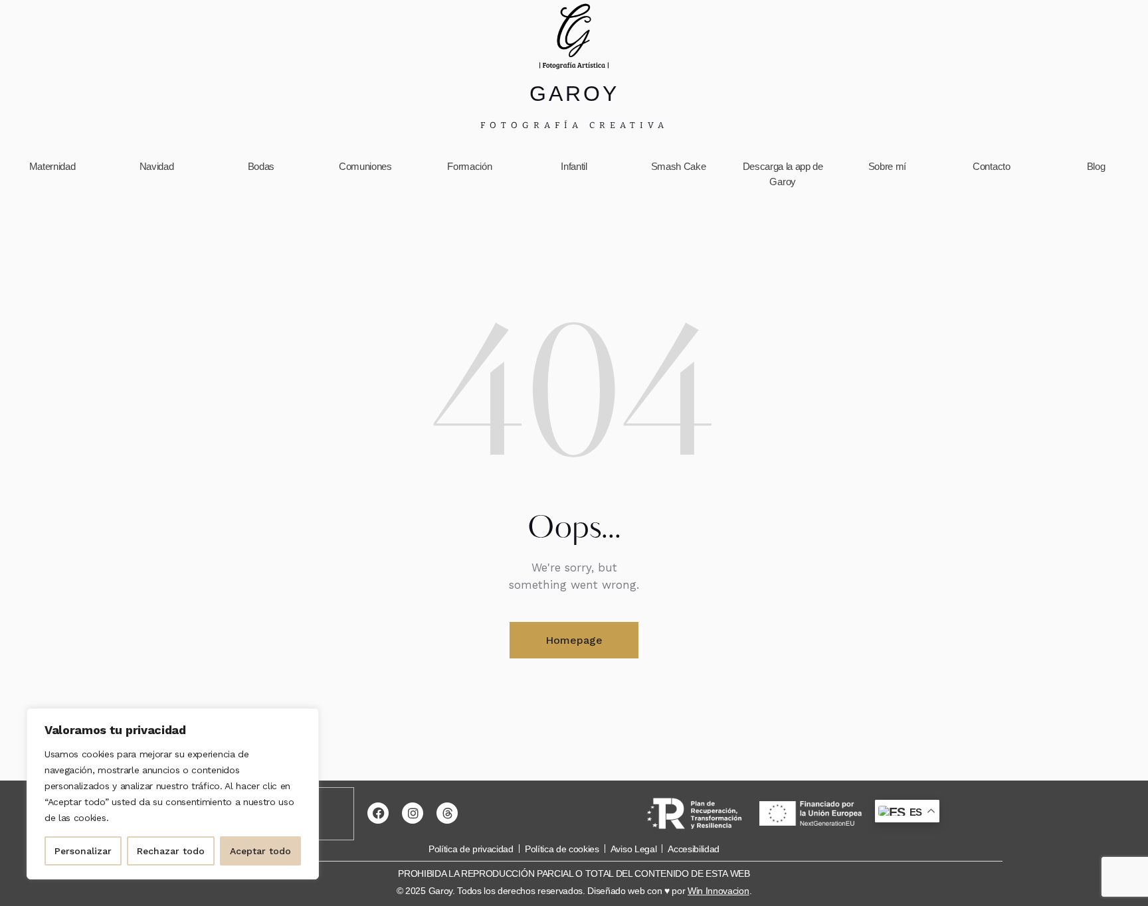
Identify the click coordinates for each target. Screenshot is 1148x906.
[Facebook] (378, 813)
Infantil (574, 166)
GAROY (574, 93)
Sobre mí (887, 166)
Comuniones (365, 166)
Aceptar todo (260, 851)
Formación (469, 166)
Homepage (574, 640)
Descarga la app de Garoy (783, 174)
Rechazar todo (171, 851)
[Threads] (447, 813)
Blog (1096, 166)
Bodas (261, 166)
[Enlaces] (574, 36)
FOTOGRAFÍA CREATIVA (574, 125)
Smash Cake (678, 166)
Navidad (157, 166)
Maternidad (52, 166)
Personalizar (83, 851)
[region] (173, 793)
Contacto (991, 166)
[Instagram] (412, 813)
